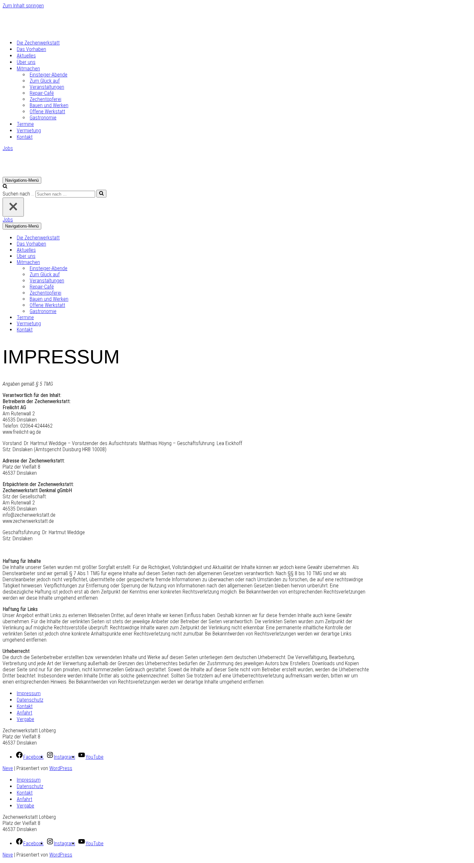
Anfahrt (24, 713)
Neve (8, 768)
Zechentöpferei (45, 99)
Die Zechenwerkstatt (38, 43)
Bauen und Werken (49, 105)
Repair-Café (42, 93)
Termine (25, 124)
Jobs (8, 148)
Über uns (26, 62)
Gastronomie (43, 118)
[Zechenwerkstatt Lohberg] (35, 31)
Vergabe (25, 719)
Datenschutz (30, 700)
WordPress (60, 768)
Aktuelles (26, 56)
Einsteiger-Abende (48, 75)
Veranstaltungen (47, 87)
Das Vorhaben (31, 49)
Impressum (29, 693)
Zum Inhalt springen (23, 6)
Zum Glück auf (45, 81)
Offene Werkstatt (47, 111)
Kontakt (25, 137)
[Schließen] (13, 207)
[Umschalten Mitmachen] (115, 262)
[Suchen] (5, 187)
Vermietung (29, 130)
